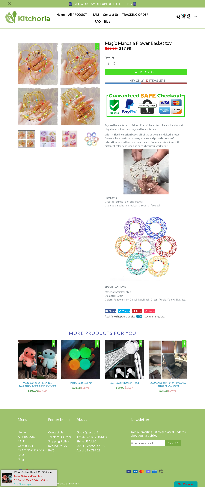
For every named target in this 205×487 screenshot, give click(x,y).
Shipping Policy (58, 441)
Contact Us (110, 14)
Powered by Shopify (66, 483)
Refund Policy (57, 446)
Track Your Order (59, 437)
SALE (96, 14)
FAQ (98, 21)
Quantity (109, 57)
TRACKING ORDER (135, 14)
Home (61, 14)
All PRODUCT (78, 14)
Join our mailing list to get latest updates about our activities (158, 433)
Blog (107, 21)
